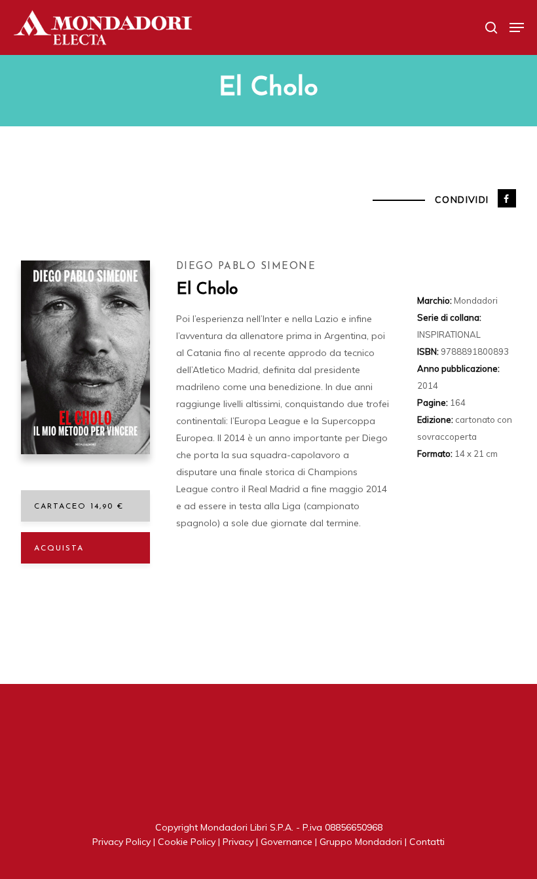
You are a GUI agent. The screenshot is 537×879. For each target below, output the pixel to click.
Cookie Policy (186, 842)
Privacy (238, 842)
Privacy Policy (121, 842)
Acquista (59, 548)
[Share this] (507, 198)
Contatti (427, 842)
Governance (286, 842)
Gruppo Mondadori (361, 842)
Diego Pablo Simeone (246, 267)
